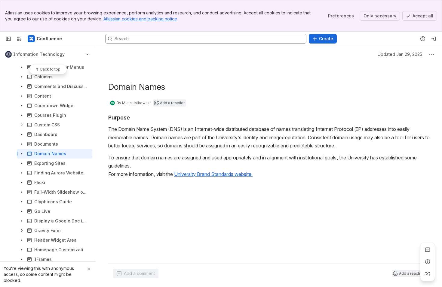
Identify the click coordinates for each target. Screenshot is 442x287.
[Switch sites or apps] (19, 39)
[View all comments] (427, 250)
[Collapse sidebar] (8, 39)
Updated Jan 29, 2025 (400, 54)
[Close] (88, 269)
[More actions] (87, 54)
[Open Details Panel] (427, 262)
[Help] (423, 39)
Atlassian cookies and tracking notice (140, 18)
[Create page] (427, 274)
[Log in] (433, 39)
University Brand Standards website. (213, 174)
